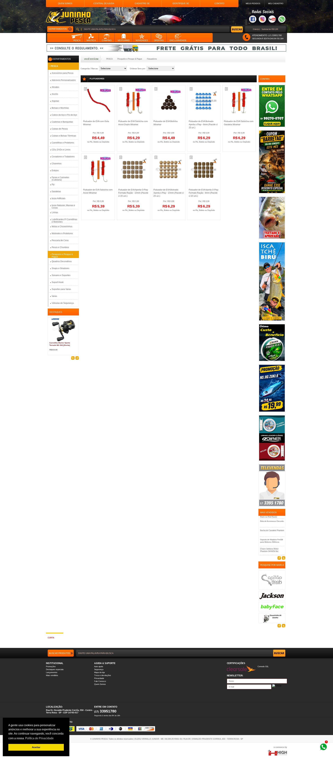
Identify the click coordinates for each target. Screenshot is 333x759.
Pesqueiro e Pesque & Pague (129, 59)
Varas (54, 296)
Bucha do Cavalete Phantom (272, 520)
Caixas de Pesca (60, 129)
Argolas (55, 101)
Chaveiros (56, 163)
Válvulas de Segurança (63, 303)
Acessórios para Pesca (62, 73)
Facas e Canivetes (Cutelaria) (60, 178)
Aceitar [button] (36, 747)
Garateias (56, 191)
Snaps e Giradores (60, 268)
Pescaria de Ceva (60, 240)
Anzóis (55, 94)
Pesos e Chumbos (60, 247)
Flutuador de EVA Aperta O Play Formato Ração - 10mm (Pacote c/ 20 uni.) (133, 193)
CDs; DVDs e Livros (61, 149)
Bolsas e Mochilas (60, 108)
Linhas (55, 212)
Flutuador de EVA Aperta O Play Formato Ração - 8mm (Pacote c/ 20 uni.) (203, 193)
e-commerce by (280, 747)
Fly (53, 184)
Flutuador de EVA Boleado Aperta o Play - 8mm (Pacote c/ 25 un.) (203, 124)
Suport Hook (57, 282)
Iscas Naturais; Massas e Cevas (63, 206)
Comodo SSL (263, 666)
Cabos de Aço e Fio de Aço (64, 115)
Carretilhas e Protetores (63, 142)
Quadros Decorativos (62, 261)
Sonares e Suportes (61, 275)
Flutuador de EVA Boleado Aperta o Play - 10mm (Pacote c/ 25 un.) (168, 193)
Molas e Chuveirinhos (62, 226)
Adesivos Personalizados (64, 80)
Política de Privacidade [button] (39, 738)
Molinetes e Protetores (62, 233)
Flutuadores (152, 59)
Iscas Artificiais (58, 198)
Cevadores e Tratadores (63, 156)
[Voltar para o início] (68, 16)
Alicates (55, 87)
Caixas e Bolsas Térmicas (64, 136)
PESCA (109, 59)
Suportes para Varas (61, 289)
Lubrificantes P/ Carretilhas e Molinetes (64, 220)
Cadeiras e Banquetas (62, 122)
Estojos (55, 170)
